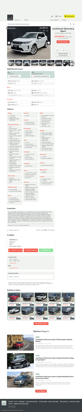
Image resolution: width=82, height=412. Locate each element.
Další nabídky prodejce (15, 246)
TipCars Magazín (41, 391)
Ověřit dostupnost (63, 41)
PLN (70, 36)
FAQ (15, 401)
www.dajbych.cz (14, 267)
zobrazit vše (13, 263)
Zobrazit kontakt (63, 54)
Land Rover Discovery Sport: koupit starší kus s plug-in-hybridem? (54, 359)
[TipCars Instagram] (14, 407)
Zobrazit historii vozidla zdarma (41, 76)
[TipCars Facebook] (9, 407)
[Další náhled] (74, 63)
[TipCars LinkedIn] (12, 407)
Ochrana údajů (43, 401)
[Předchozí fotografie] (9, 43)
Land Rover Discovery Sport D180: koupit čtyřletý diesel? (53, 340)
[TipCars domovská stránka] (10, 17)
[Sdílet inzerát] (70, 24)
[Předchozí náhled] (8, 63)
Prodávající (21, 401)
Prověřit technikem (14, 76)
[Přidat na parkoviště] (73, 24)
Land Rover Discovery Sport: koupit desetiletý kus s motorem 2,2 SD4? (54, 377)
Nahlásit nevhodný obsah (21, 403)
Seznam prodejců (75, 401)
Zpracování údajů (53, 401)
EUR (67, 36)
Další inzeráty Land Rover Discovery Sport (18, 24)
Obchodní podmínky (32, 401)
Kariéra (11, 403)
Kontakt (11, 401)
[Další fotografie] (49, 43)
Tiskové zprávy (64, 401)
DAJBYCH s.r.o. (13, 239)
